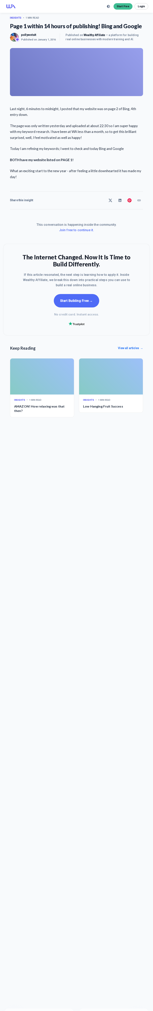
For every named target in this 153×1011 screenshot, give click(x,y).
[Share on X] (110, 200)
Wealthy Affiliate (94, 35)
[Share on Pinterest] (129, 200)
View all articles (130, 348)
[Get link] (139, 200)
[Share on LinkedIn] (120, 200)
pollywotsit (28, 35)
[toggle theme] (108, 6)
